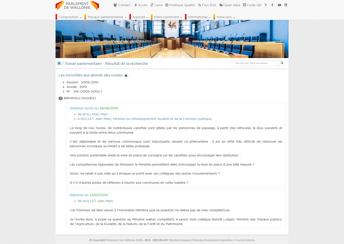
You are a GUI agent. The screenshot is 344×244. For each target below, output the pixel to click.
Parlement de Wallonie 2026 (124, 240)
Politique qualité (182, 5)
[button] (282, 63)
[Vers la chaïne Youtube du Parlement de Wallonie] (279, 5)
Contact (124, 5)
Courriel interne (245, 240)
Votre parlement (167, 17)
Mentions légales (179, 240)
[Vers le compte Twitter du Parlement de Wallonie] (266, 5)
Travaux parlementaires (105, 17)
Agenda (139, 17)
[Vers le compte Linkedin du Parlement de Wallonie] (285, 5)
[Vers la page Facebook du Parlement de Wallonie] (272, 5)
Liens (158, 5)
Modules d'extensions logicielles (213, 240)
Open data (231, 5)
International (198, 17)
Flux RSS (209, 5)
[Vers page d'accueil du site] (77, 5)
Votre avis (224, 17)
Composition (69, 17)
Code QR (254, 5)
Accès (143, 5)
